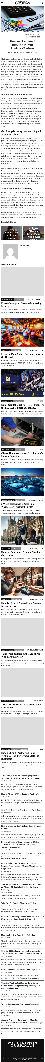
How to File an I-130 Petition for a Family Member (22, 794)
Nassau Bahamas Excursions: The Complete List (21, 969)
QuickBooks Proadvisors (15, 113)
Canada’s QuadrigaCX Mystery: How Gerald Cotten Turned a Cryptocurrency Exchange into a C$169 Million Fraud (21, 985)
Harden (40, 701)
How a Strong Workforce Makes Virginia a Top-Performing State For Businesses (20, 755)
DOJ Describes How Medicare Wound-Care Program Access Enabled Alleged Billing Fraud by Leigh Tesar (21, 866)
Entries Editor (37, 299)
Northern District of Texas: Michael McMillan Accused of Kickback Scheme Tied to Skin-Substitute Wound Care (20, 844)
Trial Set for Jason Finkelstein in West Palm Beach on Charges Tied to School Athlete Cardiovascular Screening (21, 887)
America (15, 749)
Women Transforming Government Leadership (20, 1004)
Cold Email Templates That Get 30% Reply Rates (21, 810)
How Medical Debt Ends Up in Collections (18, 935)
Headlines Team (36, 350)
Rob (41, 401)
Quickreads (13, 52)
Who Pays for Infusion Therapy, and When (18, 903)
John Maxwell (37, 500)
